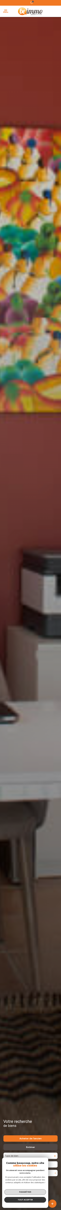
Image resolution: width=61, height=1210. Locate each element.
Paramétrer (25, 1192)
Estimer (30, 1147)
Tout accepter (25, 1199)
